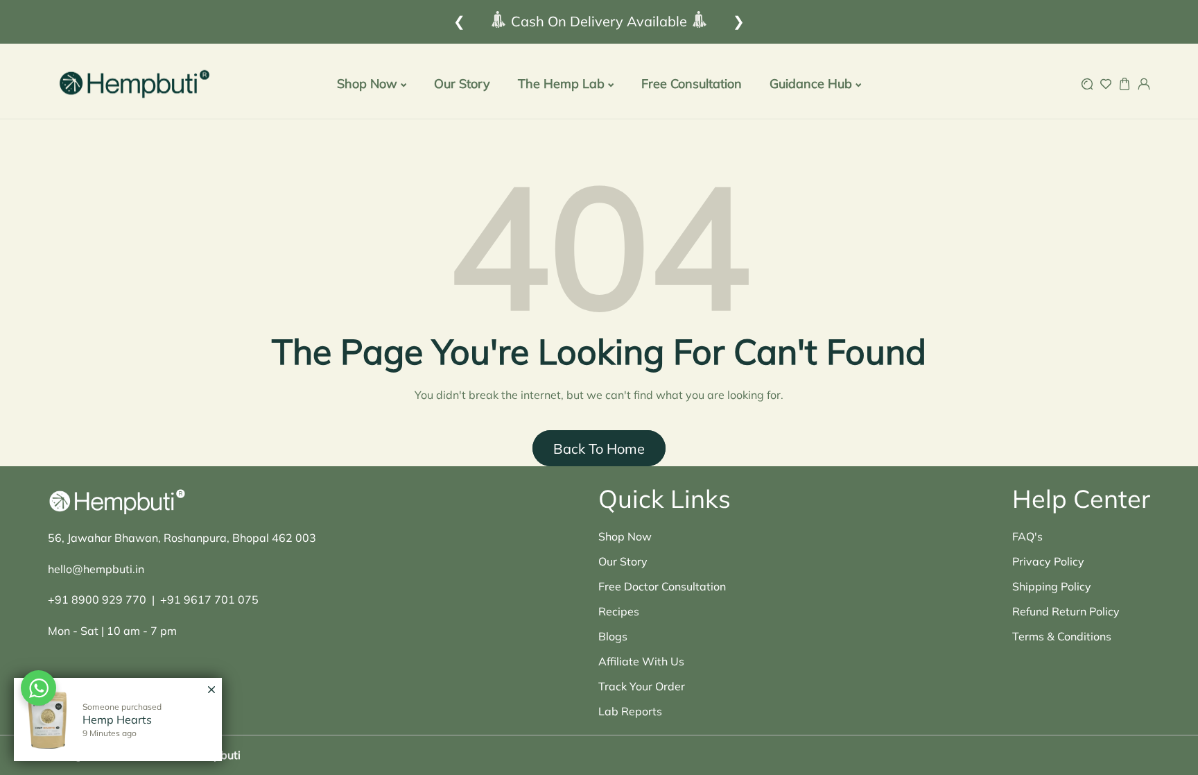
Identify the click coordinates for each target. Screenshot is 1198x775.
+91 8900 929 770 (97, 599)
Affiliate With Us (641, 661)
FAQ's (1027, 536)
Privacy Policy (1048, 561)
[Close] (211, 682)
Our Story (623, 561)
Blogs (612, 636)
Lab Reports (630, 711)
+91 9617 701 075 (209, 599)
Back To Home (599, 448)
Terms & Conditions (1061, 636)
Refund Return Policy (1066, 611)
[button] (1087, 84)
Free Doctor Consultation (662, 586)
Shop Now (625, 536)
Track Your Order (641, 686)
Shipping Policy (1051, 586)
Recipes (618, 611)
